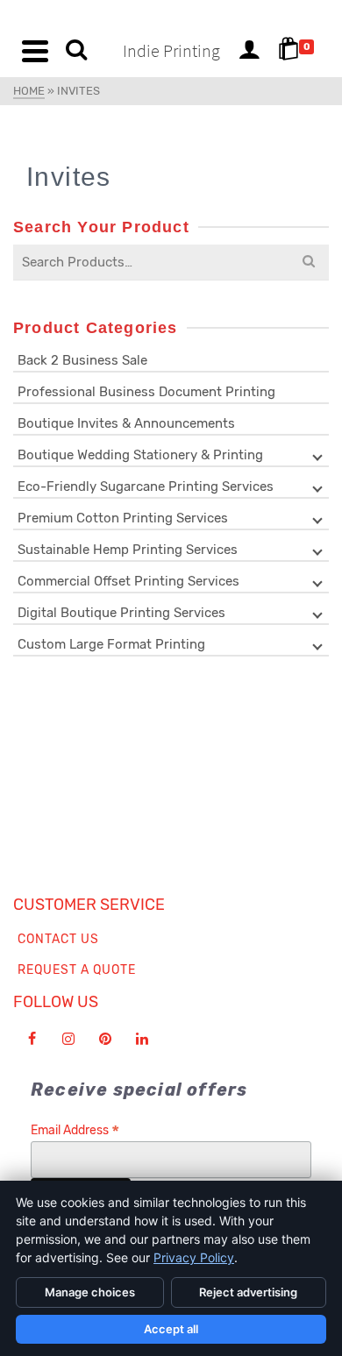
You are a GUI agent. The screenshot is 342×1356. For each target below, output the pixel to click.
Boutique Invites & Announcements (126, 423)
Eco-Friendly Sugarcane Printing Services (146, 486)
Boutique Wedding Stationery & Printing (140, 455)
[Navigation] (35, 51)
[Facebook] (31, 1038)
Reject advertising (248, 1292)
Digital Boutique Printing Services (121, 613)
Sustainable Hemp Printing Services (128, 549)
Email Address (75, 1130)
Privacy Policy (193, 1257)
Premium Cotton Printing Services (123, 518)
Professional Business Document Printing (146, 392)
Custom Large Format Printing (111, 644)
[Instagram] (68, 1038)
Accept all (171, 1329)
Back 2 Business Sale (82, 360)
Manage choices (90, 1292)
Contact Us (58, 939)
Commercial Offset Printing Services (128, 581)
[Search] (76, 51)
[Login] (249, 51)
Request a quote (77, 969)
